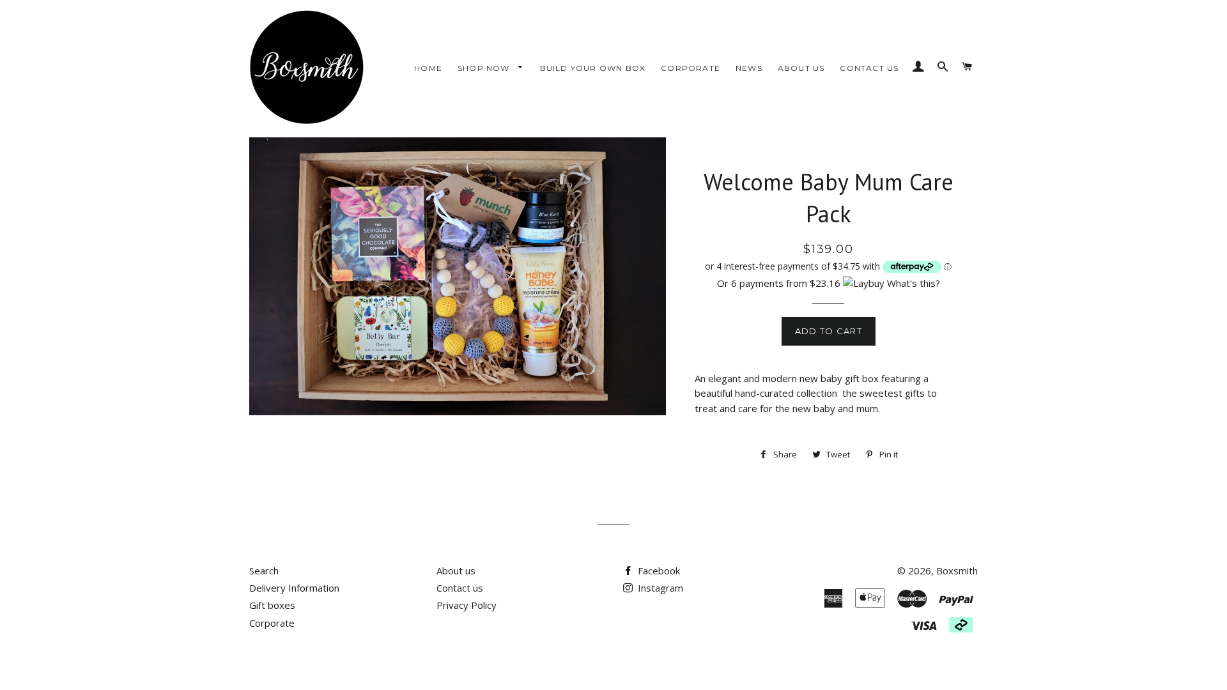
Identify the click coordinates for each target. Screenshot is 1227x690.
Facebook (657, 570)
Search (264, 570)
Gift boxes (272, 605)
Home (428, 68)
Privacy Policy (466, 605)
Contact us (869, 68)
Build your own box (593, 68)
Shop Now (485, 68)
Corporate (690, 68)
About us (801, 68)
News (749, 68)
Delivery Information (294, 587)
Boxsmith (957, 570)
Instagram (659, 587)
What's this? (913, 283)
